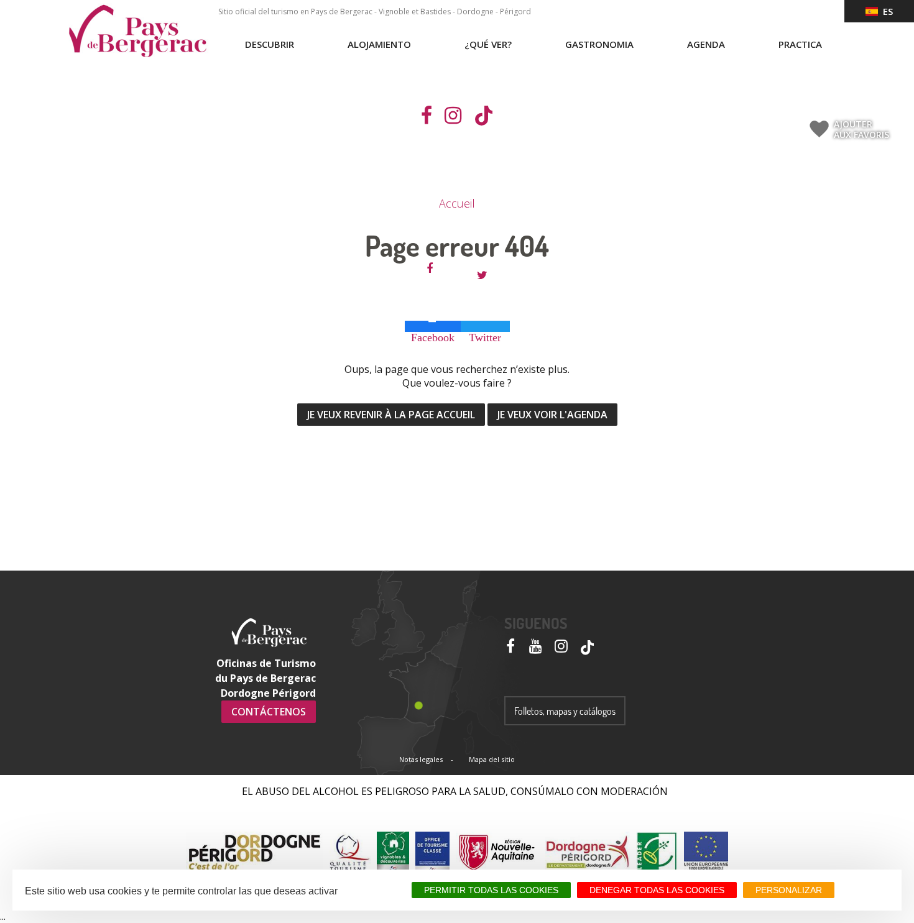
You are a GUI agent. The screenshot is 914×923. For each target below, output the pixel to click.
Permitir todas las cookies (491, 890)
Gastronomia (599, 44)
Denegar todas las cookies (656, 890)
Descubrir (269, 44)
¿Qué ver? (488, 44)
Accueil (457, 203)
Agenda (706, 44)
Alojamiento (379, 44)
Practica (800, 44)
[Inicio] (137, 31)
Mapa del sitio (492, 759)
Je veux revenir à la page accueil (391, 414)
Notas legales (421, 759)
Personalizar (788, 890)
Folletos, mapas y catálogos (565, 711)
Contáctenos (268, 712)
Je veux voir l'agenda (552, 414)
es (885, 11)
